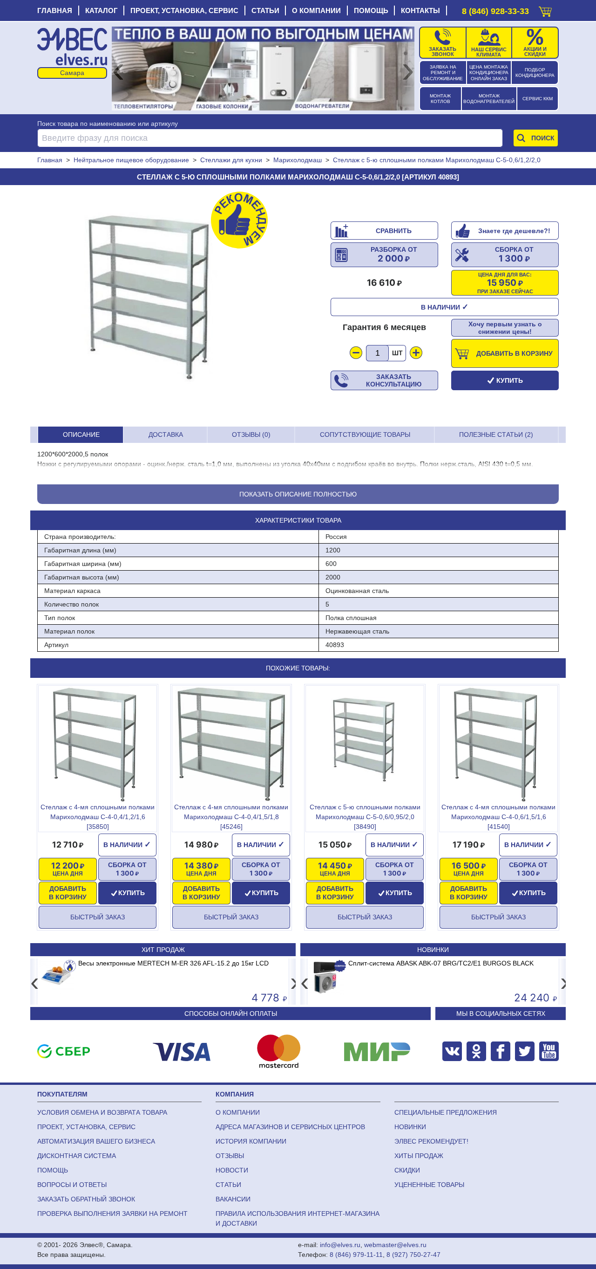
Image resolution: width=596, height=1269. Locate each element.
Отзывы (230, 1155)
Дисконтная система (76, 1155)
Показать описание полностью (298, 494)
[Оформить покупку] (545, 9)
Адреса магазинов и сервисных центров (290, 1127)
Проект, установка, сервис (184, 10)
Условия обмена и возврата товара (102, 1112)
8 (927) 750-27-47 (413, 1254)
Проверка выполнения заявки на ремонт (112, 1213)
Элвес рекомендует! (431, 1141)
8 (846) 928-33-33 (495, 11)
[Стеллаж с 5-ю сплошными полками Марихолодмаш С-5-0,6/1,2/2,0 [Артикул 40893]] (151, 306)
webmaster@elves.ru (395, 1244)
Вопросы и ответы (72, 1184)
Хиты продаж (418, 1155)
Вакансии (233, 1199)
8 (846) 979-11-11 (356, 1254)
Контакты (420, 10)
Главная (54, 10)
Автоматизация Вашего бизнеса (96, 1141)
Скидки (407, 1170)
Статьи (265, 10)
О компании (316, 10)
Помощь (371, 10)
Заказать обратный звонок (86, 1199)
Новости (232, 1170)
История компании (251, 1141)
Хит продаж (163, 949)
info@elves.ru (340, 1244)
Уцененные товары (429, 1184)
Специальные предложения (445, 1112)
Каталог (101, 10)
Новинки (433, 949)
